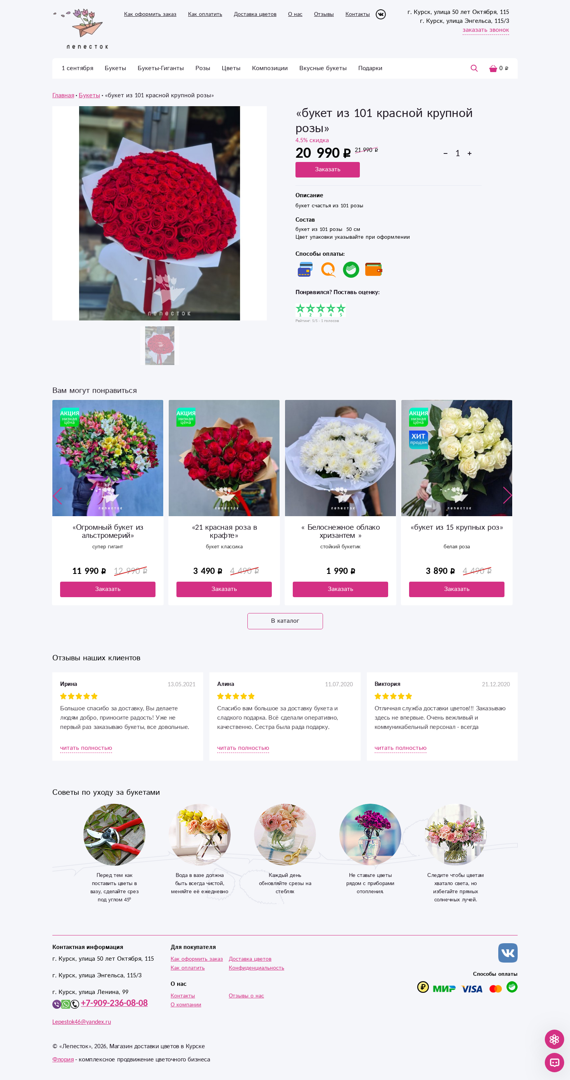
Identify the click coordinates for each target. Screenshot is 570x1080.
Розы (202, 68)
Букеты (115, 68)
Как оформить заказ (150, 14)
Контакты (357, 14)
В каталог (285, 621)
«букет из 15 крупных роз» (340, 527)
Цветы (231, 68)
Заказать (327, 169)
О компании (186, 1005)
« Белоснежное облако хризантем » (224, 531)
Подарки (370, 68)
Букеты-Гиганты (161, 68)
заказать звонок (486, 30)
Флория (63, 1059)
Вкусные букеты (323, 68)
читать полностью (86, 748)
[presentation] (57, 495)
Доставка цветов (255, 14)
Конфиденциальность (256, 968)
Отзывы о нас (246, 996)
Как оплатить (205, 14)
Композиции (270, 68)
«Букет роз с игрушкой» (456, 527)
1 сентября (77, 68)
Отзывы (324, 14)
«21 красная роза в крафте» (108, 531)
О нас (295, 14)
